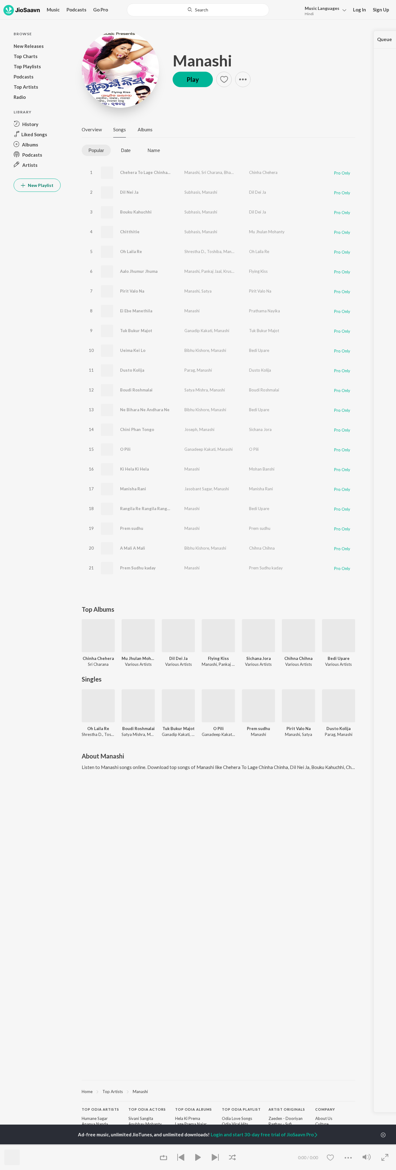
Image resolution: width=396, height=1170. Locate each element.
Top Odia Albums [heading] (193, 1109)
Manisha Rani (133, 488)
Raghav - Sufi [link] (280, 1123)
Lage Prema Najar (191, 1123)
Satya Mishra (196, 389)
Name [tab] (154, 150)
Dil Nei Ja (129, 192)
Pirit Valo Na (132, 291)
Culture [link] (322, 1123)
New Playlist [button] (40, 185)
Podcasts (76, 9)
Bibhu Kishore (196, 350)
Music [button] (53, 9)
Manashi (202, 60)
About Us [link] (323, 1118)
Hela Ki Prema (187, 1118)
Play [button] (193, 79)
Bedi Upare (259, 350)
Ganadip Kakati (198, 330)
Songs (119, 129)
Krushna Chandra (238, 271)
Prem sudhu (131, 528)
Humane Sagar (95, 1118)
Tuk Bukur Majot (136, 330)
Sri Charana (211, 172)
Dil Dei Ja (257, 192)
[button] (323, 10)
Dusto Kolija (132, 370)
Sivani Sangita (140, 1118)
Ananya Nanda (95, 1123)
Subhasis (192, 192)
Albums (145, 129)
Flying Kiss (258, 271)
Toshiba (214, 251)
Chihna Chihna (262, 548)
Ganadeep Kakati (200, 449)
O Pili (125, 449)
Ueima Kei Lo (132, 350)
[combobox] (198, 10)
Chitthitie (130, 231)
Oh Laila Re (131, 251)
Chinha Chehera (263, 172)
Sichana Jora (260, 429)
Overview (92, 129)
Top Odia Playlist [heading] (241, 1109)
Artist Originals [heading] (287, 1109)
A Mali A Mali (132, 548)
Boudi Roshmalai (136, 389)
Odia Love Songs (237, 1118)
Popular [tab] (96, 150)
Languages (322, 8)
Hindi (309, 14)
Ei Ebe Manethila (136, 310)
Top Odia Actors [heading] (147, 1109)
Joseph (190, 429)
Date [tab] (126, 150)
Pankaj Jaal (211, 271)
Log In (359, 9)
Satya (206, 291)
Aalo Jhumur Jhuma (138, 271)
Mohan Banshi (261, 469)
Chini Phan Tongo (137, 429)
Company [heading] (325, 1109)
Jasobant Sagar (198, 488)
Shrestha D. (194, 251)
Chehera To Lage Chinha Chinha (151, 172)
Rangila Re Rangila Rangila (146, 508)
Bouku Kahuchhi (136, 211)
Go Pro (100, 9)
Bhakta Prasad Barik (242, 172)
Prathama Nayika (264, 310)
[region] (218, 1091)
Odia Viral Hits (235, 1123)
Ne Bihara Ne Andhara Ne (145, 409)
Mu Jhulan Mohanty (267, 231)
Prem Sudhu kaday (138, 567)
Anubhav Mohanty (145, 1123)
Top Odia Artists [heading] (100, 1109)
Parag (189, 370)
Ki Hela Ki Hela (134, 469)
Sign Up (381, 9)
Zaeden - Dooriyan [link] (286, 1118)
